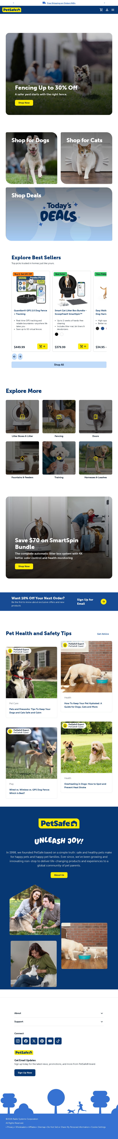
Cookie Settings (98, 1127)
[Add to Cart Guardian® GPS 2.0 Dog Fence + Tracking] (42, 346)
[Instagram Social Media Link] (17, 1041)
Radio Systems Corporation (25, 1119)
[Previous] (13, 3)
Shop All (59, 364)
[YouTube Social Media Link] (50, 1041)
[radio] (56, 334)
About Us (59, 875)
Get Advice (103, 634)
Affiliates (32, 1127)
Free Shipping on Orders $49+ (61, 3)
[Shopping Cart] (101, 10)
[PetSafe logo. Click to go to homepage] (11, 10)
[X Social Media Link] (34, 1041)
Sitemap (41, 1127)
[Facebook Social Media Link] (25, 1041)
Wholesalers (21, 1127)
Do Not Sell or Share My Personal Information (68, 1127)
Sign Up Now (25, 1072)
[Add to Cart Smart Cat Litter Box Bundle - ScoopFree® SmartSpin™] (83, 346)
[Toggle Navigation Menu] (113, 10)
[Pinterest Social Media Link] (42, 1041)
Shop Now (24, 102)
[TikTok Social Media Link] (58, 1041)
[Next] (104, 3)
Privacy (10, 1127)
